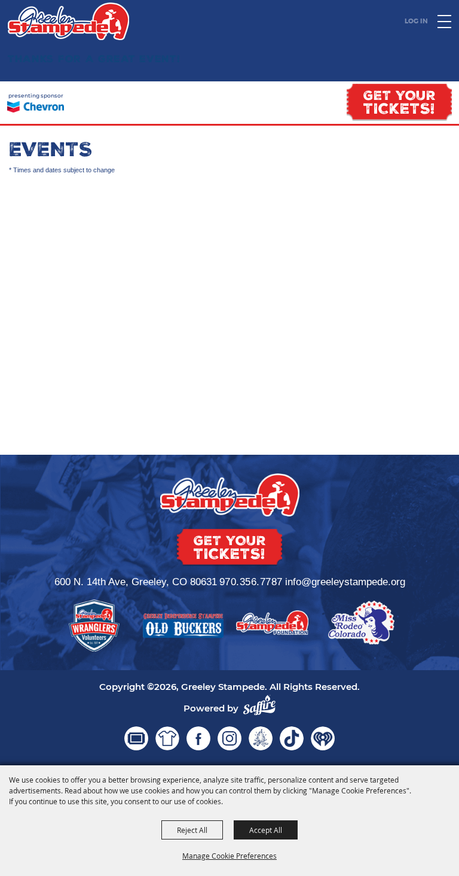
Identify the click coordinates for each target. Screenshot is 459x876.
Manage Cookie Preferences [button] (229, 855)
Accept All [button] (265, 830)
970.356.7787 (251, 582)
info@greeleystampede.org (345, 582)
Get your (399, 104)
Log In (416, 21)
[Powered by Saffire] (259, 705)
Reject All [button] (192, 830)
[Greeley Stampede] (68, 21)
